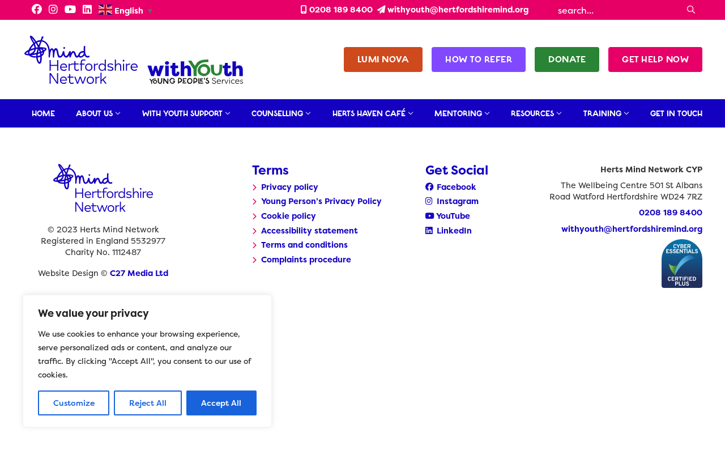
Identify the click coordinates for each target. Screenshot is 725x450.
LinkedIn (453, 230)
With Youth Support (182, 113)
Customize (74, 402)
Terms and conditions (304, 245)
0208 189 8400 (340, 9)
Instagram (456, 201)
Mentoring (458, 113)
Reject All (148, 402)
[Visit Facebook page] (33, 10)
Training (602, 113)
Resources (532, 113)
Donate (567, 59)
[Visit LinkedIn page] (87, 10)
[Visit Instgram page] (53, 10)
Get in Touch (676, 113)
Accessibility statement (309, 230)
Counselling (277, 113)
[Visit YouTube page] (70, 10)
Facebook (455, 187)
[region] (147, 361)
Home (43, 113)
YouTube (452, 216)
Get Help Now (655, 59)
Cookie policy (288, 216)
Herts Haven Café (369, 113)
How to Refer (478, 59)
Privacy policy (289, 187)
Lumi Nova (383, 59)
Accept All (221, 402)
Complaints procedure (306, 259)
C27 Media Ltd (139, 273)
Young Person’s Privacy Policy (321, 201)
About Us (94, 113)
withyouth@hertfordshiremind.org (456, 9)
